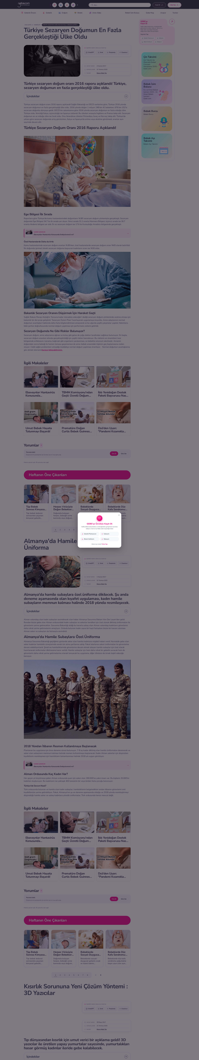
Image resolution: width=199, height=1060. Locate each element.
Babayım (106, 539)
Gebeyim (106, 534)
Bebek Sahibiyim (89, 539)
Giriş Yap (104, 544)
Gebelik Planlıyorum (90, 534)
